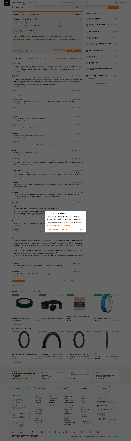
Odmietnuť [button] (64, 229)
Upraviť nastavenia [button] (53, 229)
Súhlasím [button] (79, 229)
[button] (64, 224)
